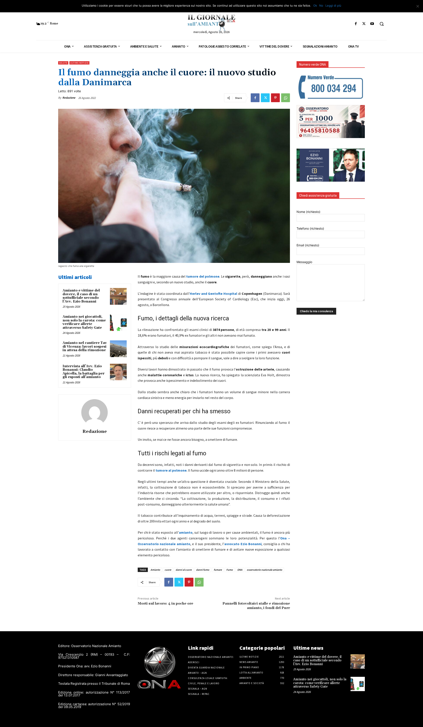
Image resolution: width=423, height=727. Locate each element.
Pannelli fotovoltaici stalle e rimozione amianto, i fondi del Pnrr (256, 605)
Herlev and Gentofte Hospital (213, 293)
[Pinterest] (275, 97)
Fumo (229, 569)
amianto (186, 532)
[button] (381, 23)
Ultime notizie (79, 62)
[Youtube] (372, 24)
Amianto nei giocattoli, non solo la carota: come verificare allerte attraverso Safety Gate (84, 322)
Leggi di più (333, 5)
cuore (168, 569)
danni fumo (202, 569)
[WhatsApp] (285, 97)
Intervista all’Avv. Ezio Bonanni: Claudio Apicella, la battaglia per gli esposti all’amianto (84, 371)
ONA (239, 569)
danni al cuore (184, 569)
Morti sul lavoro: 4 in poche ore (165, 603)
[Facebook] (356, 24)
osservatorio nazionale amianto (264, 569)
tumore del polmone (202, 276)
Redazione (68, 98)
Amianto (155, 569)
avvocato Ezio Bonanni (243, 544)
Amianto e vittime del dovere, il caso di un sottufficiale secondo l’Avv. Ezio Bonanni (81, 296)
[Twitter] (364, 24)
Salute (63, 62)
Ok (315, 5)
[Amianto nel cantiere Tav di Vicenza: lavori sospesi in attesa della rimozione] (118, 348)
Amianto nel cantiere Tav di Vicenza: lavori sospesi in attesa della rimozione (85, 346)
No (321, 5)
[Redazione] (94, 412)
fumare (218, 569)
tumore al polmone (171, 470)
